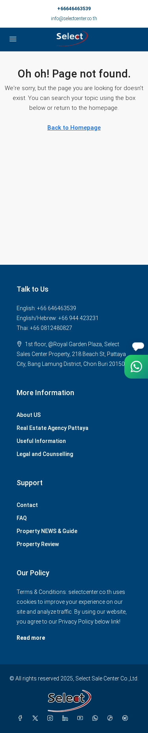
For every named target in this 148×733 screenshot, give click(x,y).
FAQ (22, 518)
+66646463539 (74, 8)
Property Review (38, 544)
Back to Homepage (74, 127)
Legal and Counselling (45, 454)
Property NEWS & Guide (47, 531)
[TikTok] (111, 718)
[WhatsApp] (96, 718)
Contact (27, 505)
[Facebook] (21, 718)
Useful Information (41, 441)
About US (29, 415)
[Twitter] (36, 718)
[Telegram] (126, 718)
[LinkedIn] (66, 718)
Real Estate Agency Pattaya (52, 428)
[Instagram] (51, 718)
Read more (31, 638)
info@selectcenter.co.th (74, 18)
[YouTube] (81, 718)
